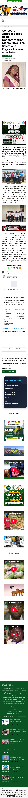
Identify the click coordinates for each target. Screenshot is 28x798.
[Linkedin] (17, 267)
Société (10, 55)
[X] (14, 267)
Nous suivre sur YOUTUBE (14, 1)
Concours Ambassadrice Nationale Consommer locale (13, 274)
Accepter (10, 796)
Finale (4, 277)
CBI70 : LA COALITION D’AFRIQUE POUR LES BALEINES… (15, 721)
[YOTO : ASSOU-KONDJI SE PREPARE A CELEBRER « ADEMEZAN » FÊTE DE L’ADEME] (5, 767)
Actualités (4, 55)
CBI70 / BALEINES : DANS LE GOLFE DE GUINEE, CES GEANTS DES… (18, 731)
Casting (14, 271)
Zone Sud (15, 277)
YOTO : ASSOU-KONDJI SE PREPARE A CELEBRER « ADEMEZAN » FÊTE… (17, 767)
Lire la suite (19, 796)
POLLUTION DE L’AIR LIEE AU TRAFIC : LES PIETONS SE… (17, 740)
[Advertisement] (14, 106)
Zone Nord (9, 277)
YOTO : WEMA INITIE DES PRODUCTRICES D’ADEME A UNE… (17, 777)
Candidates (7, 271)
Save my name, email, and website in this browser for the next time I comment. (14, 359)
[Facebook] (11, 267)
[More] (20, 267)
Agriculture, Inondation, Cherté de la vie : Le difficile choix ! (19, 317)
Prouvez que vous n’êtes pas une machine (14, 363)
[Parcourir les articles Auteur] (14, 284)
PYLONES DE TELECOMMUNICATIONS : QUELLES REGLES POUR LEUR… (17, 757)
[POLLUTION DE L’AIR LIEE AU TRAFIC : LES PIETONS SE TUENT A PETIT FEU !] (5, 741)
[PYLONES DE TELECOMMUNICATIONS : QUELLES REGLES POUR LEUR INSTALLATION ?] (5, 757)
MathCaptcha (8, 368)
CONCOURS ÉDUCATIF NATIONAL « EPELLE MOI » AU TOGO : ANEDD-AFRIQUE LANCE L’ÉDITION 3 (8, 319)
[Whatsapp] (8, 267)
